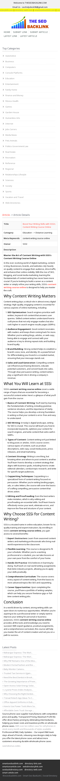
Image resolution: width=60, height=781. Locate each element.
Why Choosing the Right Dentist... (18, 694)
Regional (9, 169)
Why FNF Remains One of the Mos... (19, 660)
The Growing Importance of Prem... (19, 681)
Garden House (12, 112)
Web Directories (12, 202)
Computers (10, 67)
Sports (8, 191)
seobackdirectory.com (12, 769)
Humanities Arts (12, 118)
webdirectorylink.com (33, 766)
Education (9, 78)
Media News (11, 135)
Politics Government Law (16, 146)
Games (8, 106)
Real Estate (10, 152)
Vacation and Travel (14, 197)
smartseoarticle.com (11, 766)
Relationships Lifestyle (15, 174)
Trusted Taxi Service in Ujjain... (17, 673)
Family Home (11, 89)
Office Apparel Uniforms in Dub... (18, 702)
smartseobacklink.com (41, 10)
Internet (9, 123)
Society (8, 185)
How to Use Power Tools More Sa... (19, 706)
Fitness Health (11, 101)
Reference (10, 163)
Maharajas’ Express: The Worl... (17, 652)
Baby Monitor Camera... (14, 669)
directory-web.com (20, 10)
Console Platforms (13, 72)
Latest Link (10, 36)
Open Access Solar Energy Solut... (19, 685)
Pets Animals (11, 140)
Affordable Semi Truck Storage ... (18, 710)
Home (7, 32)
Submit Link (20, 32)
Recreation (10, 157)
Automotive (10, 55)
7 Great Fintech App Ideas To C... (18, 698)
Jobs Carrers (11, 129)
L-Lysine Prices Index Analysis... (18, 689)
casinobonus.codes (11, 745)
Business (9, 61)
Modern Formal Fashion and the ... (19, 665)
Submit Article (39, 32)
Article (6, 215)
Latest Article (28, 36)
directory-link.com (33, 763)
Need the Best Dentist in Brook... (18, 677)
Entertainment (11, 84)
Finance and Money (14, 95)
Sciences (9, 180)
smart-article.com (10, 772)
